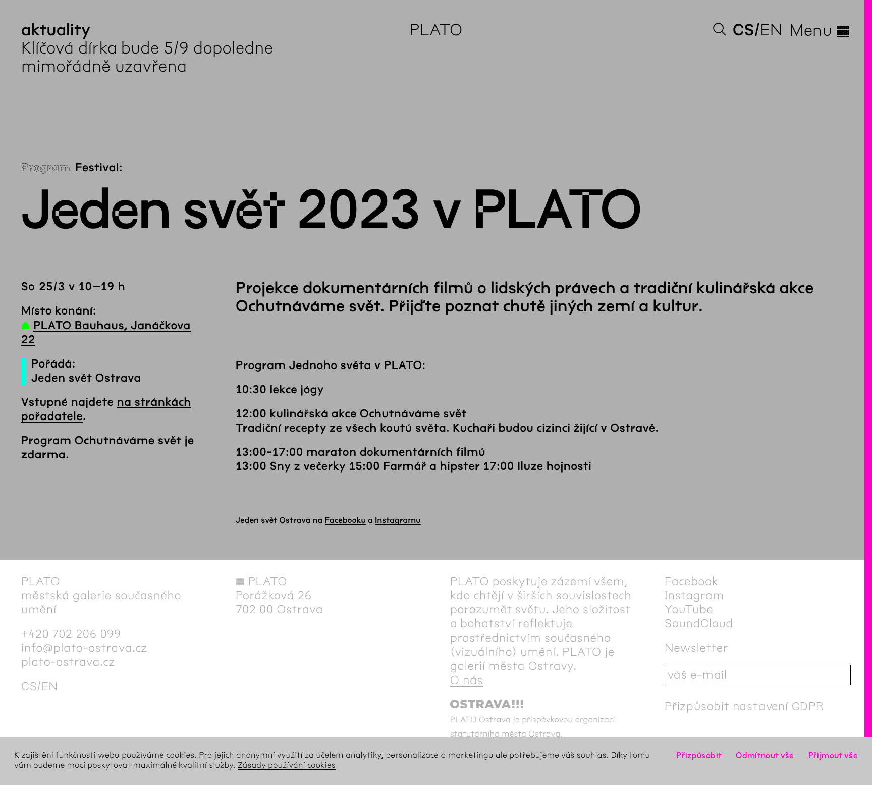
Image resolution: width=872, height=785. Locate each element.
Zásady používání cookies (287, 765)
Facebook (692, 581)
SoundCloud (699, 623)
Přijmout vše (833, 755)
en (771, 30)
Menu (820, 30)
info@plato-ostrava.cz (84, 647)
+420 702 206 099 (71, 633)
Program (45, 168)
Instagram (694, 595)
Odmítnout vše (765, 755)
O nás (466, 680)
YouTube (689, 609)
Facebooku (345, 520)
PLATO (435, 30)
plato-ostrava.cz (68, 661)
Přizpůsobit (699, 755)
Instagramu (398, 520)
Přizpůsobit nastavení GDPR (744, 706)
